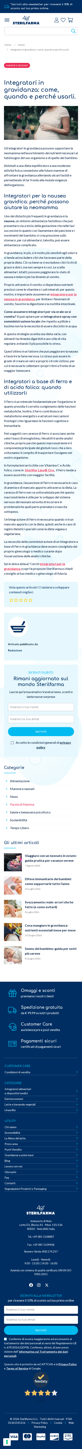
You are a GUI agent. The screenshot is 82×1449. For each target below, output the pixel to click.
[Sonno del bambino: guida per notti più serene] (13, 955)
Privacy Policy (68, 1364)
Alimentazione (20, 781)
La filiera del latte (15, 1138)
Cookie (58, 1422)
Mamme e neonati (22, 789)
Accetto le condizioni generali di (43, 745)
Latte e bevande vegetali (20, 1104)
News (14, 796)
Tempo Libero (19, 828)
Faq (7, 1177)
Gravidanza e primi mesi (19, 1155)
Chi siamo (11, 1127)
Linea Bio (10, 1110)
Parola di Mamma (22, 804)
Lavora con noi (13, 1166)
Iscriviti (41, 731)
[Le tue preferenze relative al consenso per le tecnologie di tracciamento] (7, 1442)
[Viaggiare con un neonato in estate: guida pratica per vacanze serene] (13, 863)
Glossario (10, 1172)
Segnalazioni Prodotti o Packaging (26, 1188)
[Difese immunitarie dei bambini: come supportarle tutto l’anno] (13, 886)
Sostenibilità (18, 820)
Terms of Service (17, 1368)
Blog (7, 1160)
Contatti (10, 1183)
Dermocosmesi (14, 1098)
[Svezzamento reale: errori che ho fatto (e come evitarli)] (13, 909)
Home (8, 44)
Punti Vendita (13, 1149)
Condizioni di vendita (17, 1072)
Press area (11, 1144)
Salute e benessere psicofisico (30, 812)
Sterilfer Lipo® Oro (39, 470)
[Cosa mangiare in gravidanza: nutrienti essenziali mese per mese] (13, 932)
